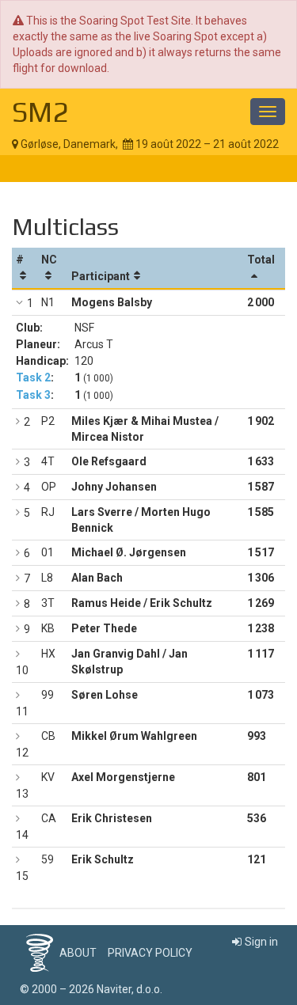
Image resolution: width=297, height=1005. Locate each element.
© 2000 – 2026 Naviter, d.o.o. (91, 989)
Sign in (261, 941)
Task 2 (33, 377)
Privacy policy (150, 952)
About (78, 952)
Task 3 (33, 395)
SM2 (40, 111)
